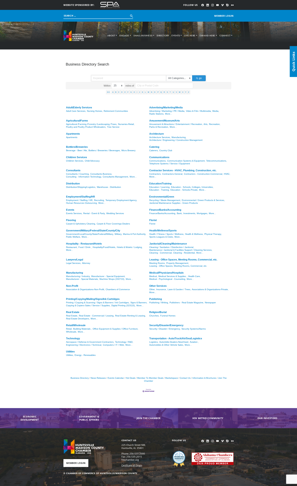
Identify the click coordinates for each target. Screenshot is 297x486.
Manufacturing (74, 272)
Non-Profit (72, 286)
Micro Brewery (128, 150)
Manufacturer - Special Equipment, (108, 276)
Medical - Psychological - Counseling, (167, 279)
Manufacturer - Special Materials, (82, 279)
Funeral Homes (167, 316)
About (111, 35)
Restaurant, (71, 247)
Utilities (70, 351)
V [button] (176, 92)
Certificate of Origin (131, 465)
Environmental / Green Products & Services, (203, 200)
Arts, (206, 124)
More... (168, 114)
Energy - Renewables (85, 355)
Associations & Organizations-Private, (210, 289)
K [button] (142, 92)
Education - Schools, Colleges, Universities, (192, 187)
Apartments (73, 133)
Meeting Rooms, (157, 263)
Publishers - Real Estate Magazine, (187, 302)
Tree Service (113, 127)
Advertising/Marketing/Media (166, 107)
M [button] (148, 92)
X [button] (182, 92)
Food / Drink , (85, 247)
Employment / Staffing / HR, (79, 200)
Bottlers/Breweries (77, 147)
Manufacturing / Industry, (78, 276)
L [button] (145, 92)
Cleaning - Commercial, (160, 253)
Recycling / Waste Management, (165, 200)
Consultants (73, 170)
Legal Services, (73, 263)
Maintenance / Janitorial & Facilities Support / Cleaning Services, (180, 250)
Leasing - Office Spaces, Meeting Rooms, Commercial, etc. (183, 259)
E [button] (125, 92)
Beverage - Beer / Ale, (77, 150)
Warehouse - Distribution (109, 187)
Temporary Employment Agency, (121, 200)
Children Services (76, 157)
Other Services (158, 286)
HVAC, (227, 174)
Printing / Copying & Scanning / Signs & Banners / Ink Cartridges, (97, 302)
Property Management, (177, 263)
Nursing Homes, (95, 111)
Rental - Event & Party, (94, 213)
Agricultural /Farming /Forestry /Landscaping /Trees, (91, 124)
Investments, (189, 213)
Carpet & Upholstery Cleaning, (81, 224)
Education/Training (160, 183)
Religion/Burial (158, 312)
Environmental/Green (161, 196)
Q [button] (161, 92)
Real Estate (72, 312)
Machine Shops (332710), (112, 279)
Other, (152, 289)
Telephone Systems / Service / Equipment (169, 163)
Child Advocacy (92, 161)
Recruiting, (99, 200)
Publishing (155, 299)
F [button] (128, 92)
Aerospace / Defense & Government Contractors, (90, 342)
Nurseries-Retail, (126, 124)
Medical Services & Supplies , (172, 276)
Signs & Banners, (138, 302)
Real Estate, (72, 316)
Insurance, (161, 289)
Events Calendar (116, 378)
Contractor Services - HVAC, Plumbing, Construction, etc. (183, 170)
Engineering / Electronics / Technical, (84, 345)
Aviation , (194, 342)
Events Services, (74, 213)
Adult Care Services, (76, 111)
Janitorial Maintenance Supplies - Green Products (173, 203)
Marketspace (171, 378)
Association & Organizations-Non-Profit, (85, 289)
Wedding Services (115, 213)
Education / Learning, (159, 187)
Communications (159, 157)
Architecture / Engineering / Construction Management (175, 140)
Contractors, (155, 174)
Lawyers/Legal (74, 259)
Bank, (179, 213)
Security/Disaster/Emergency (166, 325)
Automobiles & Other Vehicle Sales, (166, 345)
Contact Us (185, 378)
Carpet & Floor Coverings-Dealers (113, 224)
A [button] (112, 92)
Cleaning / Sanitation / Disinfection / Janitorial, (171, 247)
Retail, (69, 329)
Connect (225, 35)
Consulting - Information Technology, (84, 177)
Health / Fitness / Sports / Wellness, (166, 234)
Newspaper (210, 302)
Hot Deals (130, 378)
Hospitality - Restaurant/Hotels (84, 243)
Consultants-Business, (101, 174)
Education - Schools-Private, (184, 190)
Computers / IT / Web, (114, 345)
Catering (154, 147)
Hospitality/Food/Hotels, (104, 247)
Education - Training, (159, 190)
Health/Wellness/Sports (163, 230)
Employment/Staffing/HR (80, 196)
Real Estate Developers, (78, 319)
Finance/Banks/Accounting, (162, 213)
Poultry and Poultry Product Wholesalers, (86, 127)
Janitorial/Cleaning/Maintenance (168, 243)
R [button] (164, 92)
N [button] (151, 92)
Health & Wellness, (194, 234)
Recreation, (214, 124)
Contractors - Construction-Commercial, (203, 174)
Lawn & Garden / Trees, (179, 289)
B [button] (115, 92)
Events (176, 35)
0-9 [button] (108, 92)
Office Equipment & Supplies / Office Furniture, (115, 329)
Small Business (143, 35)
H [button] (134, 92)
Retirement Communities (116, 111)
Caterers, (153, 150)
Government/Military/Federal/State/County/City (93, 230)
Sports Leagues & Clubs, (161, 237)
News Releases (98, 378)
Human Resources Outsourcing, (81, 203)
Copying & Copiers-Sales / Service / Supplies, (88, 305)
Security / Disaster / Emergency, (165, 329)
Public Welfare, (73, 237)
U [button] (173, 92)
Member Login (76, 463)
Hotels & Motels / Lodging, (129, 247)
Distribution (73, 183)
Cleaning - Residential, (184, 253)
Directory (163, 35)
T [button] (170, 92)
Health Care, (194, 276)
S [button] (167, 92)
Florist (153, 220)
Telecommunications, (216, 161)
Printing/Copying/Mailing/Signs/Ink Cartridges (93, 299)
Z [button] (188, 92)
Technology (73, 338)
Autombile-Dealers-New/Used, (174, 342)
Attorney (86, 263)
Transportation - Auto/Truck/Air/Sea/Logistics (175, 338)
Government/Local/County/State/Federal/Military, (90, 234)
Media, (215, 111)
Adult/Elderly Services (79, 107)
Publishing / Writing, (159, 302)
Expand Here (207, 35)
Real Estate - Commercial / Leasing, (96, 316)
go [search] (200, 78)
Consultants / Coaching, (77, 174)
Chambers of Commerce (118, 289)
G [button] (131, 92)
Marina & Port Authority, (134, 234)
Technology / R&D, (124, 342)
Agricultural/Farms (77, 120)
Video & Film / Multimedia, (198, 111)
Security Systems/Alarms (193, 329)
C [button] (118, 92)
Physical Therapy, (213, 234)
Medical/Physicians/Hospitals (166, 272)
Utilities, (70, 355)
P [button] (158, 92)
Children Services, (75, 161)
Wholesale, (71, 332)
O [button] (154, 92)
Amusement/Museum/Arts (164, 120)
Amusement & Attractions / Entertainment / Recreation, (176, 124)
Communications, (157, 161)
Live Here (189, 35)
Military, (118, 234)
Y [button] (185, 92)
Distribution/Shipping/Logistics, (81, 187)
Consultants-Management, (116, 177)
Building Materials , (82, 329)
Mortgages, (202, 213)
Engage (124, 35)
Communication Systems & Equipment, (186, 161)
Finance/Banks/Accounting (165, 210)
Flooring (71, 220)
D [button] (122, 92)
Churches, (154, 316)
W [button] (179, 92)
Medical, (153, 276)
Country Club (165, 150)
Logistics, (153, 342)
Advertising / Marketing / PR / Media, (167, 111)
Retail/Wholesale (76, 325)
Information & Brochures (204, 378)
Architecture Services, (160, 137)
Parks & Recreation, (159, 127)
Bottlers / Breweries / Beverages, (104, 150)
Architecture (156, 133)
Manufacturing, (179, 137)
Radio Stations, (156, 114)
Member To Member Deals (150, 378)
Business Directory (80, 378)
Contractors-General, (172, 174)
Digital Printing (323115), (123, 305)
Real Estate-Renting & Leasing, (130, 316)
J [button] (139, 92)
